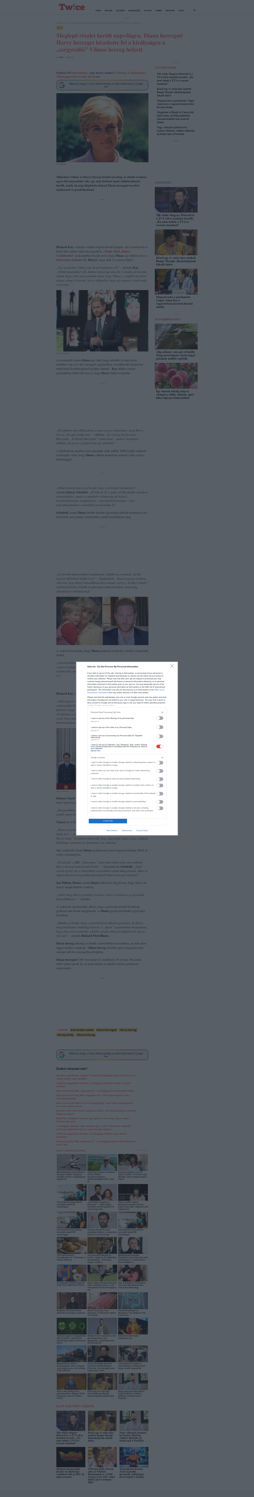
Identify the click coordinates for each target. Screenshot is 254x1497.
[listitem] (127, 712)
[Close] (172, 666)
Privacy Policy (142, 830)
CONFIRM (108, 821)
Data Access (127, 830)
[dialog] (127, 748)
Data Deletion (112, 830)
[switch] (159, 718)
